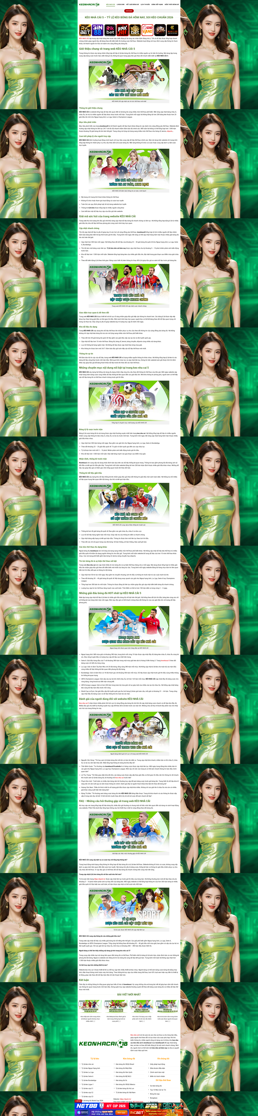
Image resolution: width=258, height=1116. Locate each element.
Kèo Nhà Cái (110, 4)
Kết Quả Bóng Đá (132, 4)
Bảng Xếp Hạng (157, 4)
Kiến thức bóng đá (172, 4)
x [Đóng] (78, 1101)
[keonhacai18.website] (89, 4)
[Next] (179, 1013)
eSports (169, 131)
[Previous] (78, 1013)
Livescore (121, 4)
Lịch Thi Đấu (145, 4)
